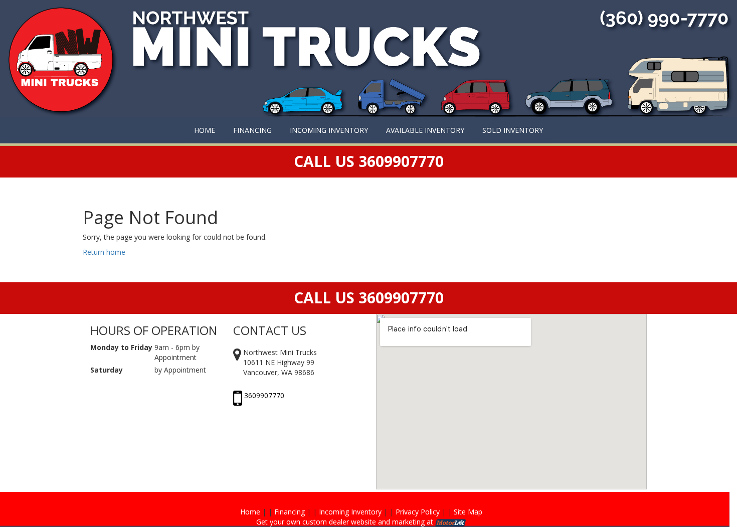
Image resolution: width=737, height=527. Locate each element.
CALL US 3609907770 (369, 297)
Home (250, 511)
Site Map (468, 511)
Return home (104, 252)
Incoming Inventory (350, 511)
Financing (289, 511)
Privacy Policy (418, 511)
